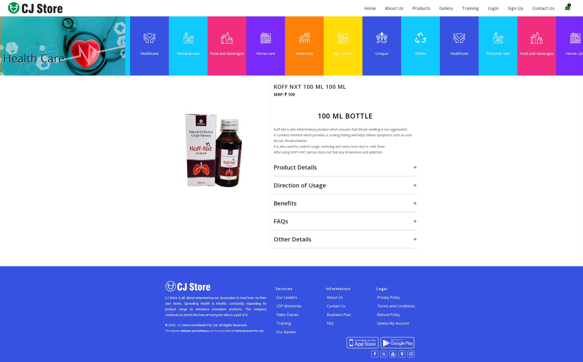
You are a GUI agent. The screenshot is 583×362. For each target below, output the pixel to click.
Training (470, 8)
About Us (394, 8)
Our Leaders (286, 297)
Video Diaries (287, 314)
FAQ (330, 323)
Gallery (446, 8)
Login (493, 8)
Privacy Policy (388, 297)
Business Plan (339, 314)
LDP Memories (289, 306)
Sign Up (515, 8)
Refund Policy (388, 314)
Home (370, 8)
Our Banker (286, 331)
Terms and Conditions (396, 306)
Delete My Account (393, 323)
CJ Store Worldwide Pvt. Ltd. (198, 325)
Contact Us (543, 8)
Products (421, 8)
